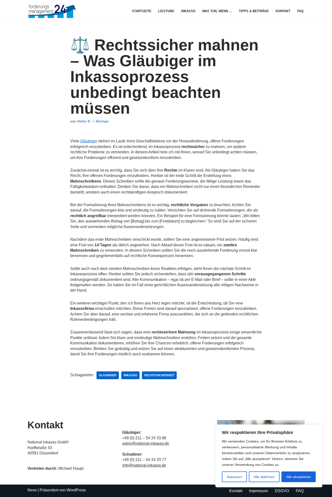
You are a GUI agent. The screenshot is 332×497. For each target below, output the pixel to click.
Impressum (258, 491)
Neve (32, 490)
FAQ (300, 11)
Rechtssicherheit (159, 375)
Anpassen (234, 477)
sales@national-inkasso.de (145, 443)
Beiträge (102, 121)
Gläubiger (88, 141)
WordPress (76, 490)
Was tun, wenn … (217, 11)
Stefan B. (84, 121)
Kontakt (283, 11)
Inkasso (188, 11)
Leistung (166, 11)
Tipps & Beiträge (254, 11)
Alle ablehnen (264, 477)
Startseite (141, 11)
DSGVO (282, 491)
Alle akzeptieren (298, 477)
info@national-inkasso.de (144, 465)
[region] (268, 455)
